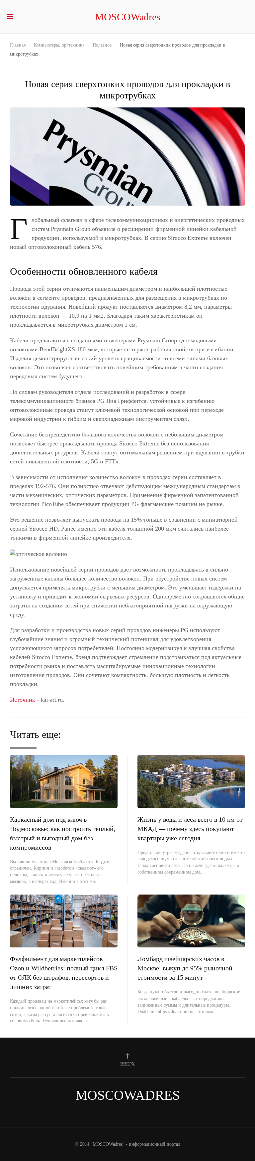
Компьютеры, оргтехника (59, 45)
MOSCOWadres (127, 16)
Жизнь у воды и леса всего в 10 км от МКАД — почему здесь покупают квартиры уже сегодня (190, 829)
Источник (22, 699)
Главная (18, 45)
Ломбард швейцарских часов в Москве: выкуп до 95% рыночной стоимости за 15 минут (184, 968)
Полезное (102, 45)
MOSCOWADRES (127, 1095)
